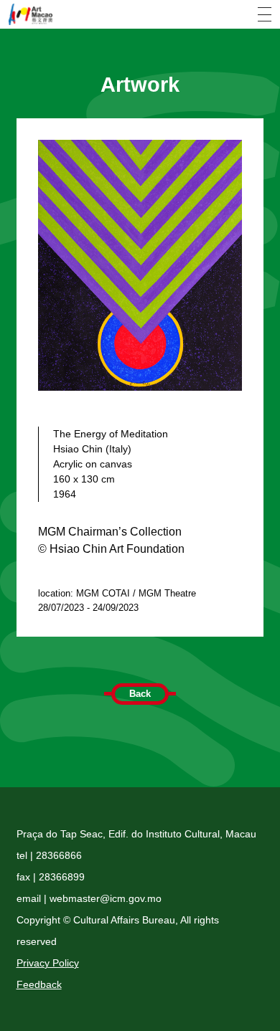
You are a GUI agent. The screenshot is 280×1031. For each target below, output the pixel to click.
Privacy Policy (48, 963)
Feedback (39, 984)
